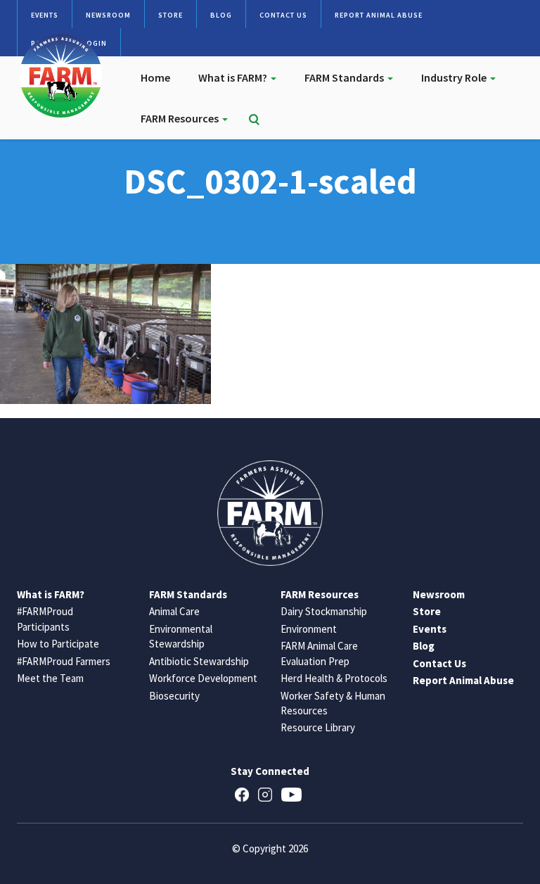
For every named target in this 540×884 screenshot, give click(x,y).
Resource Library (318, 727)
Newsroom (108, 15)
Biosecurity (174, 695)
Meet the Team (50, 678)
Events (44, 15)
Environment (309, 629)
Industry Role (455, 77)
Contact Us (283, 15)
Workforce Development (203, 678)
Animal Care (174, 611)
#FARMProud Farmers (63, 661)
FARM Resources (181, 118)
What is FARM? (233, 77)
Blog (221, 15)
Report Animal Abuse (379, 15)
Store (170, 15)
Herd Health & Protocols (334, 678)
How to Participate (58, 643)
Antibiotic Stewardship (199, 661)
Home (155, 77)
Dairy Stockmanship (324, 611)
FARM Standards (345, 77)
